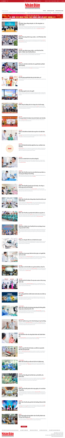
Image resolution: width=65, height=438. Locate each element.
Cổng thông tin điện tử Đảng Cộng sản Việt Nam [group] (10, 430)
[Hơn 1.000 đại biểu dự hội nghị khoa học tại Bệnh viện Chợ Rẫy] (10, 148)
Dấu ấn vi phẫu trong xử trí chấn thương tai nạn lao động (32, 321)
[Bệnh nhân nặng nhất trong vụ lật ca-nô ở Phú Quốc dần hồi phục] (10, 40)
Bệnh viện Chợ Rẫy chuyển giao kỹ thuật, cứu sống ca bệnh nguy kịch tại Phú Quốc (31, 186)
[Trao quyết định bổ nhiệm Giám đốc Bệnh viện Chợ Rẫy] (10, 121)
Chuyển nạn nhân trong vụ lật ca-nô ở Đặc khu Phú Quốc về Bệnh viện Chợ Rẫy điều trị (31, 51)
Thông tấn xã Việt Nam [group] (34, 430)
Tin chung (20, 35)
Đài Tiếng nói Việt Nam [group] (43, 430)
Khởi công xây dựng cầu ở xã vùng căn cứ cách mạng (31, 104)
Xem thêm (24, 426)
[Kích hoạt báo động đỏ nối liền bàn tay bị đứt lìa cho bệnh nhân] (10, 378)
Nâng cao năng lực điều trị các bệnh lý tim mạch (30, 239)
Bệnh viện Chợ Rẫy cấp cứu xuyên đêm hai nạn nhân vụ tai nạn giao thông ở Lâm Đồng (32, 172)
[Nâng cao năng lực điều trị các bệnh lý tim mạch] (10, 243)
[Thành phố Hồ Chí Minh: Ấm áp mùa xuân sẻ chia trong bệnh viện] (10, 284)
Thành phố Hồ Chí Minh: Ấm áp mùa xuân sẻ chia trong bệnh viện (32, 281)
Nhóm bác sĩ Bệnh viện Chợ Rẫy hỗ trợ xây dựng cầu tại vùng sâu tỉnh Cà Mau (32, 227)
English (25, 1)
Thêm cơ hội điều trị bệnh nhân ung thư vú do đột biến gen (32, 132)
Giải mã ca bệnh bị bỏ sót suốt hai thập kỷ (29, 158)
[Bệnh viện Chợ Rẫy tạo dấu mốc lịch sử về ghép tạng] (10, 365)
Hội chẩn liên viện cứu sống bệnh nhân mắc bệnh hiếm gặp (32, 335)
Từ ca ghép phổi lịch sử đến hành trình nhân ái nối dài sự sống (32, 294)
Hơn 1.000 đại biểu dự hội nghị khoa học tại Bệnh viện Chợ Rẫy (32, 145)
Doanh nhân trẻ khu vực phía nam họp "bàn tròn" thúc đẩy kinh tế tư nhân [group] (15, 12)
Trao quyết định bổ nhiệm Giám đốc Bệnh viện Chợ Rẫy (32, 118)
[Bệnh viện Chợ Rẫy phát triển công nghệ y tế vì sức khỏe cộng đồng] (10, 392)
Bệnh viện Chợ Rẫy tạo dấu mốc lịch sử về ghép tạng (31, 361)
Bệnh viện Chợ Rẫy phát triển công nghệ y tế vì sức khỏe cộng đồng (32, 389)
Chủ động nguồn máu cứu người (26, 91)
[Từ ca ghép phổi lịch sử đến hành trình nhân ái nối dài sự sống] (10, 297)
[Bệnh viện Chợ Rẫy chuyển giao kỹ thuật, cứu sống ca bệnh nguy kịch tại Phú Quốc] (10, 189)
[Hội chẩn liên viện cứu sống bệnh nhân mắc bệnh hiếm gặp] (10, 338)
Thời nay (44, 10)
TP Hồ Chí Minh (21, 292)
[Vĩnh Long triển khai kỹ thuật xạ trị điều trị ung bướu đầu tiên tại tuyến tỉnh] (10, 351)
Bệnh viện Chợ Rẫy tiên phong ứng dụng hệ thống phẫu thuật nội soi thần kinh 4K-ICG (32, 308)
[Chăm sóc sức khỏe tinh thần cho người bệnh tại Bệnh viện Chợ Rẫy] (10, 67)
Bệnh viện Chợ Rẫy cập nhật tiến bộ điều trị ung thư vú (32, 212)
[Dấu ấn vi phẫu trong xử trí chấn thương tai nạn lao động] (10, 324)
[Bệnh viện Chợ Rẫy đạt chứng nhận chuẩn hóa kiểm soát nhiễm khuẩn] (10, 202)
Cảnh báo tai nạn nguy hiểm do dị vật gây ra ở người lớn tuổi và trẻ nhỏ (32, 254)
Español (37, 1)
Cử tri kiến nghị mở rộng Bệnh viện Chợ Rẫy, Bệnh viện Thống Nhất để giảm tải (32, 416)
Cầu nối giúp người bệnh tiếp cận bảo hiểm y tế (30, 77)
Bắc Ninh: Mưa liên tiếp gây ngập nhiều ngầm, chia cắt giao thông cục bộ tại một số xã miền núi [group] (44, 12)
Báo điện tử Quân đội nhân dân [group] (54, 430)
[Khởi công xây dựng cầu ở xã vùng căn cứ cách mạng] (10, 108)
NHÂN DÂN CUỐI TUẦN (50, 10)
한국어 (40, 1)
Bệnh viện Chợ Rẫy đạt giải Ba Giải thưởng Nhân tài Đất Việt (32, 402)
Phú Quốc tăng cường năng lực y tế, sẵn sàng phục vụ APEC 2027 (31, 24)
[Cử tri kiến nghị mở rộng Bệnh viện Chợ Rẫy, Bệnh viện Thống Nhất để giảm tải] (10, 419)
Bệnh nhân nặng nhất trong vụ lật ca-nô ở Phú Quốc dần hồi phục (32, 37)
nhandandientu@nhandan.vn (58, 436)
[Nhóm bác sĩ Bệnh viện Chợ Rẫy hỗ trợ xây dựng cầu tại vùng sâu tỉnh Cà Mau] (10, 230)
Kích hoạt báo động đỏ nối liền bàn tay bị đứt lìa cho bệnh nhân (31, 375)
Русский (33, 1)
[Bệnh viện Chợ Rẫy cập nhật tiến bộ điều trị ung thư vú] (10, 216)
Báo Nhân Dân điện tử (32, 6)
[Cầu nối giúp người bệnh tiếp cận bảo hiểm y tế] (10, 81)
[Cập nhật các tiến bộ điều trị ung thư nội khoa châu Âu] (10, 270)
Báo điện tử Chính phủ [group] (24, 430)
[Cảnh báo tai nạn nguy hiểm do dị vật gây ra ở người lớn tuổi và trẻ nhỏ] (10, 257)
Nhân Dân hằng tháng (59, 10)
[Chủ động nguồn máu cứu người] (10, 94)
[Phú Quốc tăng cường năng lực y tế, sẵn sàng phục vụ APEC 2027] (10, 27)
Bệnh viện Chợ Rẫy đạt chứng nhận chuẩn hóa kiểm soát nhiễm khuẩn (32, 199)
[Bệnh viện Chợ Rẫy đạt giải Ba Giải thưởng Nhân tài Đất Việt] (10, 405)
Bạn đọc (20, 414)
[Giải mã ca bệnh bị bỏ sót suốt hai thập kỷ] (10, 162)
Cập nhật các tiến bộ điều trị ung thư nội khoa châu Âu (32, 267)
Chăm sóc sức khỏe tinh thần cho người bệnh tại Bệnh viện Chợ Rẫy (32, 64)
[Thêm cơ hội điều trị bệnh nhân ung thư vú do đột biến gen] (10, 135)
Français (30, 1)
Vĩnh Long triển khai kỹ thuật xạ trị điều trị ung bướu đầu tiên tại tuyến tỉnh (31, 348)
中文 (27, 1)
